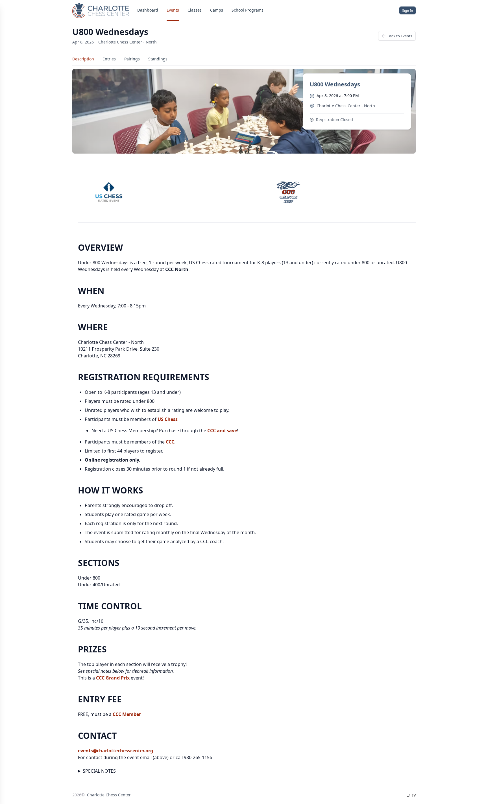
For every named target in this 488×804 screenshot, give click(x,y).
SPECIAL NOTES (99, 771)
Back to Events (399, 35)
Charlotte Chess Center (109, 795)
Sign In (407, 10)
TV (413, 795)
